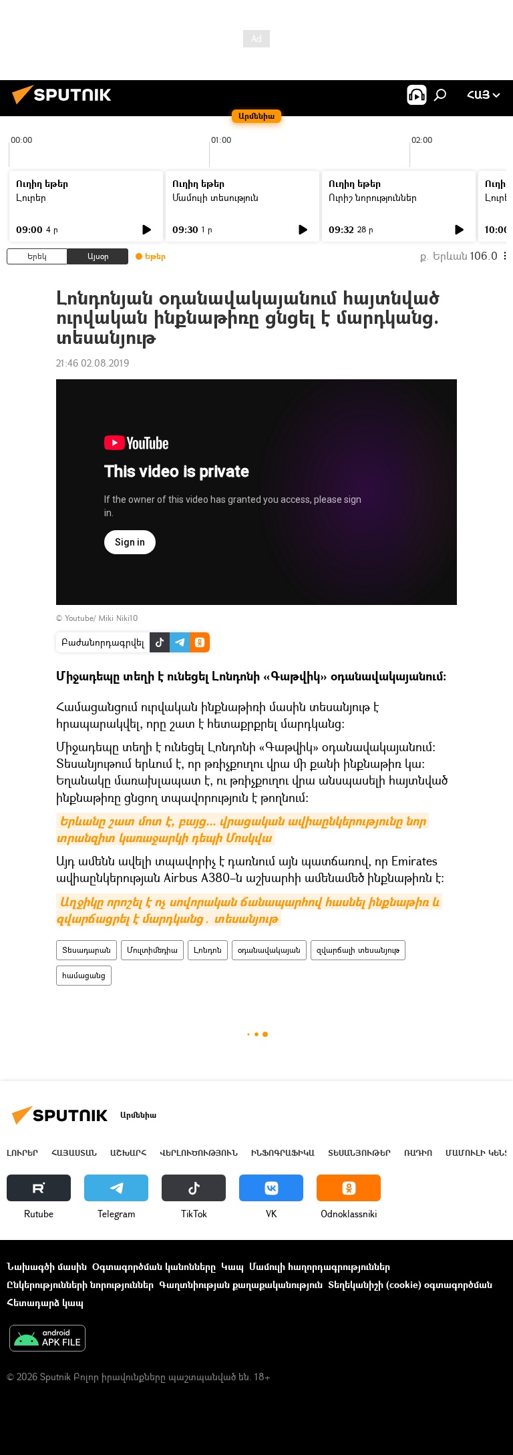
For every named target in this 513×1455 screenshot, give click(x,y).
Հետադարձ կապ (45, 1302)
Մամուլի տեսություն (215, 197)
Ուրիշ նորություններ (373, 197)
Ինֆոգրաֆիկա (283, 1153)
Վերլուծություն (199, 1153)
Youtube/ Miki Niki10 (101, 618)
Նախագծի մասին (47, 1266)
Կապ (232, 1266)
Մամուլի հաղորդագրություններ (319, 1266)
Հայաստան (74, 1153)
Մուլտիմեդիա (152, 950)
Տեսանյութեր (359, 1153)
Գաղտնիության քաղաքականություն (241, 1284)
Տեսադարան (86, 950)
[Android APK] (47, 1339)
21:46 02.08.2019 (92, 363)
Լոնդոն (208, 950)
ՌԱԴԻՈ (418, 1153)
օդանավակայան (269, 950)
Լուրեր (31, 197)
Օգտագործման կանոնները (154, 1266)
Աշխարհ (128, 1153)
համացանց (84, 975)
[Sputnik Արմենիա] (65, 105)
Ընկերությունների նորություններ (80, 1284)
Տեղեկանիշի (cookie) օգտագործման (410, 1284)
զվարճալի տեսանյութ (358, 950)
